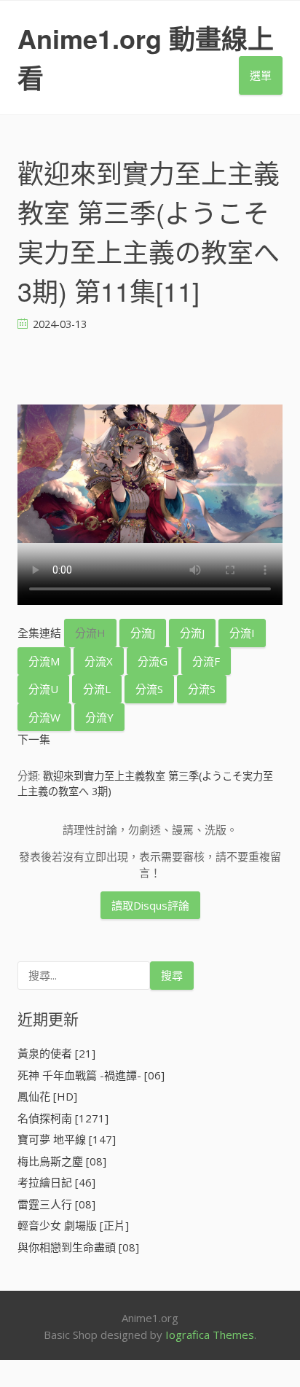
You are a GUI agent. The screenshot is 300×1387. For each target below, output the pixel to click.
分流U (43, 688)
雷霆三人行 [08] (56, 1204)
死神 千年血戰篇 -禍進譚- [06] (91, 1075)
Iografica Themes (209, 1334)
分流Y (99, 717)
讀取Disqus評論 (150, 905)
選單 (261, 75)
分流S (149, 688)
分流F (206, 661)
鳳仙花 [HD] (47, 1096)
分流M (44, 661)
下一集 (33, 739)
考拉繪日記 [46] (56, 1182)
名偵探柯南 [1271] (62, 1118)
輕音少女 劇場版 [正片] (73, 1225)
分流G (152, 661)
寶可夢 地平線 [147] (66, 1139)
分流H (90, 632)
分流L (97, 688)
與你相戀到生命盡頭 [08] (78, 1247)
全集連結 (39, 632)
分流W (44, 717)
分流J (142, 632)
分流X (98, 661)
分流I (242, 632)
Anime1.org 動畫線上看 (145, 57)
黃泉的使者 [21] (56, 1053)
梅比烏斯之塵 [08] (61, 1161)
